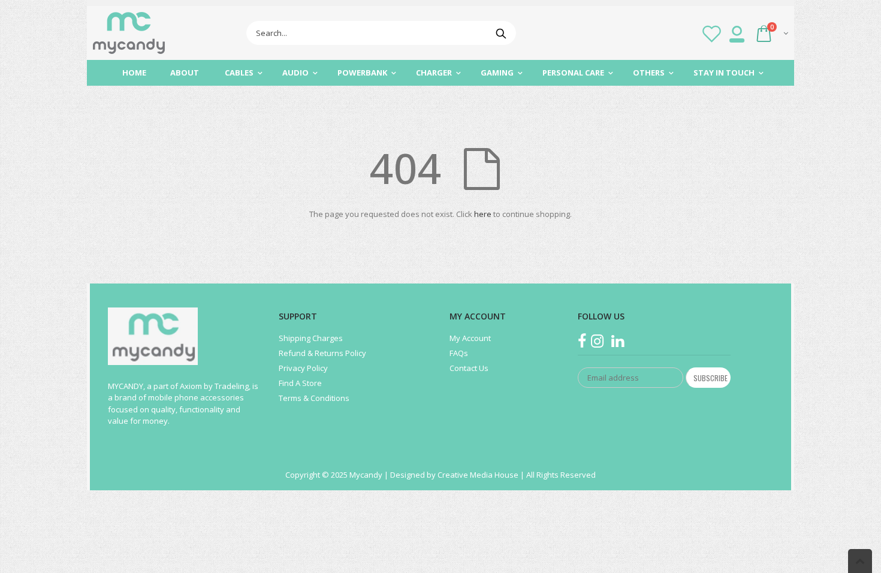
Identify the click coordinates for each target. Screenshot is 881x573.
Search (500, 33)
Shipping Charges (311, 338)
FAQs (458, 353)
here (482, 214)
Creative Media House (479, 474)
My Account (470, 338)
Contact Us (468, 368)
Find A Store (300, 383)
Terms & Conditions (314, 398)
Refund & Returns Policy (322, 353)
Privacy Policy (303, 368)
